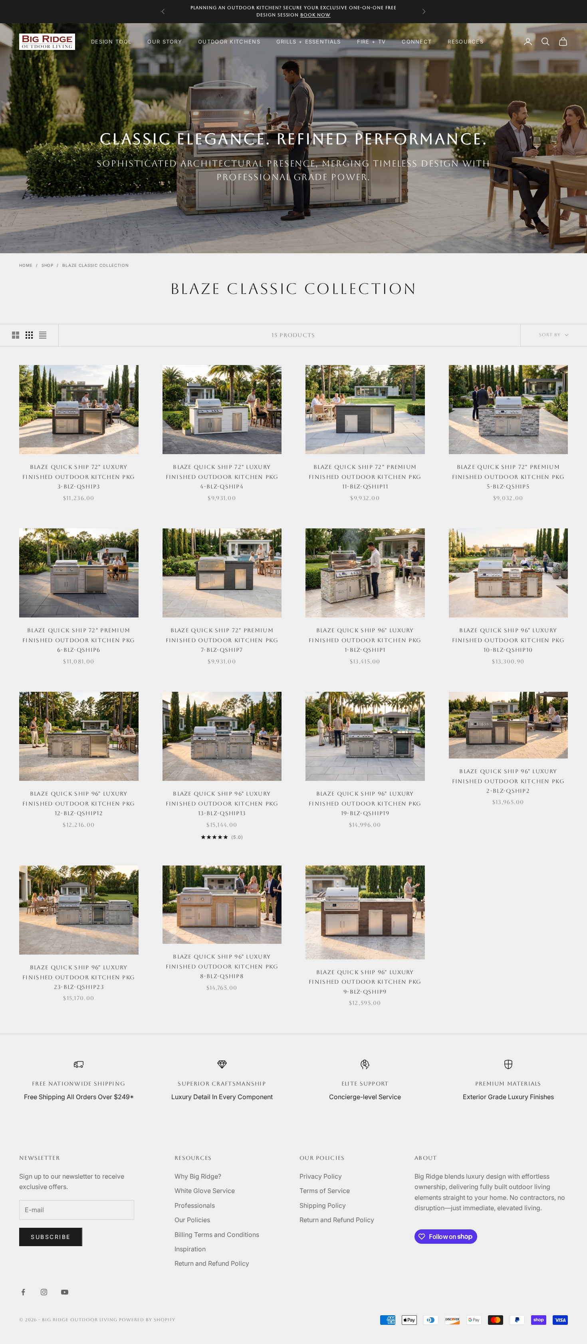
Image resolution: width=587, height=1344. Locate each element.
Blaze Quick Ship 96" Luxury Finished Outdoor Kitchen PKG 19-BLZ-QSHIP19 (365, 803)
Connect (417, 41)
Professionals (195, 1205)
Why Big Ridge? (198, 1176)
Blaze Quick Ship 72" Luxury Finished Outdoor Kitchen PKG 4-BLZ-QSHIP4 (222, 477)
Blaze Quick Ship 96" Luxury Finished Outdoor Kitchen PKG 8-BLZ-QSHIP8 (222, 966)
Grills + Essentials (308, 41)
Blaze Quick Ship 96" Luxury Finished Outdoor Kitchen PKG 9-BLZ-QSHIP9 (365, 982)
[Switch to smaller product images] (29, 335)
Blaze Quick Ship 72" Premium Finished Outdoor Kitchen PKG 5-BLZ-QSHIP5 (508, 477)
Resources (466, 41)
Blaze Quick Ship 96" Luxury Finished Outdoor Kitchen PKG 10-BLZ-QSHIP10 (508, 640)
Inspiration (190, 1249)
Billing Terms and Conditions (217, 1235)
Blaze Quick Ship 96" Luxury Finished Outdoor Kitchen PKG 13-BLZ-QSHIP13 (222, 803)
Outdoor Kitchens (229, 41)
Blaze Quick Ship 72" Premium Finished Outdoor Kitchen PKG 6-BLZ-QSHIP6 (78, 640)
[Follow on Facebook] (23, 1292)
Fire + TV (371, 41)
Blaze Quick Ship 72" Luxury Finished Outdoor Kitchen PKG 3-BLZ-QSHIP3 (78, 477)
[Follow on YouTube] (65, 1292)
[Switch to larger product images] (15, 335)
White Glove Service (205, 1191)
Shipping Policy (322, 1205)
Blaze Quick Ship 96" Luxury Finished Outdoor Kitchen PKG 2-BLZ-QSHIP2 (508, 781)
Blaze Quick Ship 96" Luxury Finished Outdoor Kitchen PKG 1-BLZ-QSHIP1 (365, 640)
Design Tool (111, 41)
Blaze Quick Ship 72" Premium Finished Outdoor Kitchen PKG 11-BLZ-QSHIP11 (365, 477)
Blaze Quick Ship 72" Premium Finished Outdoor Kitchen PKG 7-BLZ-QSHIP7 (222, 640)
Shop (48, 265)
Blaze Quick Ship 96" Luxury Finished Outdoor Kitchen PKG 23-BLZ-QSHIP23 (78, 977)
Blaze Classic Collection (95, 265)
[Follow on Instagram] (44, 1292)
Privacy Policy (320, 1176)
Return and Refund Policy (212, 1263)
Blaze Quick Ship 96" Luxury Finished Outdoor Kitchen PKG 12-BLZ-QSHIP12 (78, 803)
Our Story (164, 41)
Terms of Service (324, 1191)
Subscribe (51, 1236)
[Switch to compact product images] (42, 335)
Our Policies (192, 1220)
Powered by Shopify (147, 1319)
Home (26, 265)
